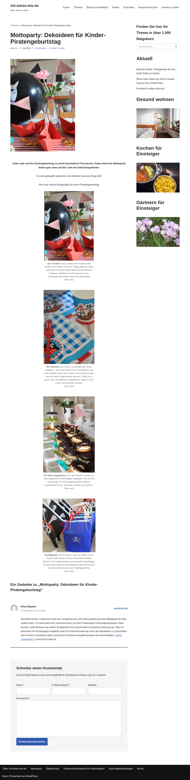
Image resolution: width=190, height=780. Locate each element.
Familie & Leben (170, 7)
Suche (66, 7)
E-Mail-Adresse (61, 685)
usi (15, 48)
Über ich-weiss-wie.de (14, 768)
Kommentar (23, 698)
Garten (115, 7)
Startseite (14, 25)
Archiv (140, 768)
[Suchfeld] (176, 46)
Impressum (36, 768)
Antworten (121, 608)
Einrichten (129, 7)
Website (92, 685)
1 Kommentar (40, 48)
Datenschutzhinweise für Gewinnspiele (84, 768)
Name (20, 685)
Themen (78, 7)
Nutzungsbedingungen (121, 768)
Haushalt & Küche (147, 7)
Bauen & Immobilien (97, 7)
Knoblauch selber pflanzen (150, 88)
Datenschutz (52, 768)
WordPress (32, 776)
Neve (5, 776)
